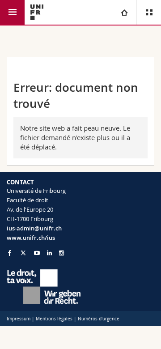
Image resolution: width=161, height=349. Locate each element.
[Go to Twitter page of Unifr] (23, 253)
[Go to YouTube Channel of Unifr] (37, 253)
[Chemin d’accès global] (124, 12)
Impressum (18, 319)
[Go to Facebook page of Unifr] (10, 253)
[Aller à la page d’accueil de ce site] (37, 12)
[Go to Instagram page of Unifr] (61, 253)
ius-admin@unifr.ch (34, 228)
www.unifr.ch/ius (31, 238)
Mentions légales (54, 319)
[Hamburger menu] (12, 12)
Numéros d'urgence (98, 319)
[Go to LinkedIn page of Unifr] (49, 253)
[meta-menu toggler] (148, 12)
